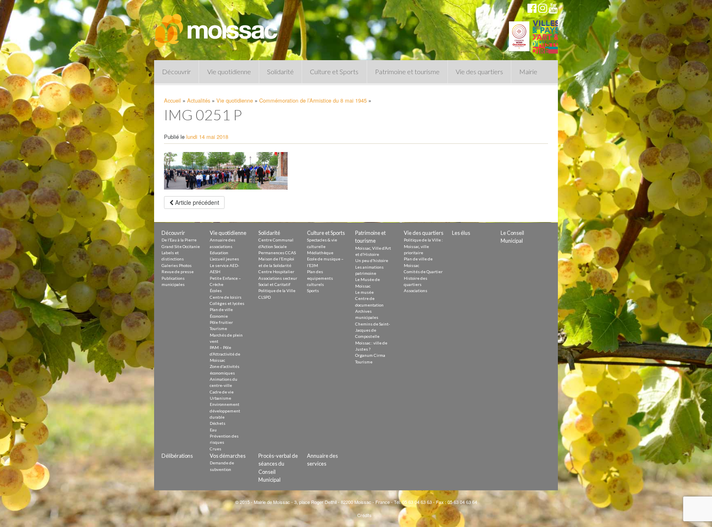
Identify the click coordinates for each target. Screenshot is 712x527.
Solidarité (280, 71)
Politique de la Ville (276, 290)
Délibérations (177, 455)
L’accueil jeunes (224, 258)
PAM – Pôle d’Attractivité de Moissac (225, 354)
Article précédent (196, 202)
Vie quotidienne (229, 71)
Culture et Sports (334, 71)
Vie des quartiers (479, 71)
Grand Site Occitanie (181, 246)
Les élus (461, 233)
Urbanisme (220, 398)
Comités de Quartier (423, 271)
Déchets (217, 423)
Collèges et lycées (227, 303)
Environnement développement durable (225, 410)
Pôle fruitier (221, 322)
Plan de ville (221, 309)
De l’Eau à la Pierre (179, 239)
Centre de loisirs (225, 297)
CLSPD (264, 297)
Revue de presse (178, 271)
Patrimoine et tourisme (407, 71)
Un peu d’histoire (371, 260)
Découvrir (176, 71)
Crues (215, 448)
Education (219, 252)
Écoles (216, 290)
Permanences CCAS (277, 252)
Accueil (172, 100)
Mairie (528, 71)
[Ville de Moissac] (216, 26)
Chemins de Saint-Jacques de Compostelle (372, 330)
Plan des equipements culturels (320, 278)
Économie (219, 316)
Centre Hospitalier (276, 271)
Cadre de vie (222, 391)
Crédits (364, 515)
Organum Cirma (370, 355)
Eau (213, 429)
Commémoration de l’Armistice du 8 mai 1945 (313, 100)
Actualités (198, 100)
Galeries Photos (177, 265)
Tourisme (218, 328)
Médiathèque (320, 252)
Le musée (364, 292)
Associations (415, 290)
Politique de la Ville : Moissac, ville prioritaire (423, 246)
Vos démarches (228, 455)
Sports (313, 290)
